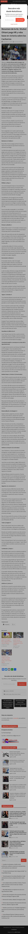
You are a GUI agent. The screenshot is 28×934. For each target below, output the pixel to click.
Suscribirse (20, 20)
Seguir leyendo (14, 24)
